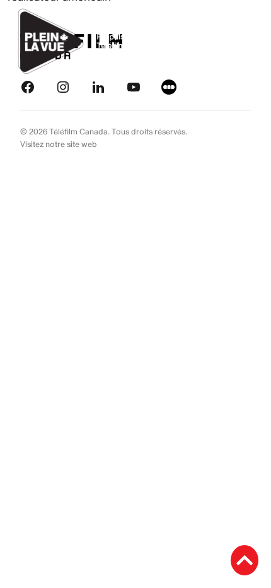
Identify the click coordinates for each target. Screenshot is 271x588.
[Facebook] (27, 86)
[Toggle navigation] (247, 41)
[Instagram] (63, 86)
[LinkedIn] (98, 86)
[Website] (168, 86)
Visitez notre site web (58, 144)
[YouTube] (133, 86)
